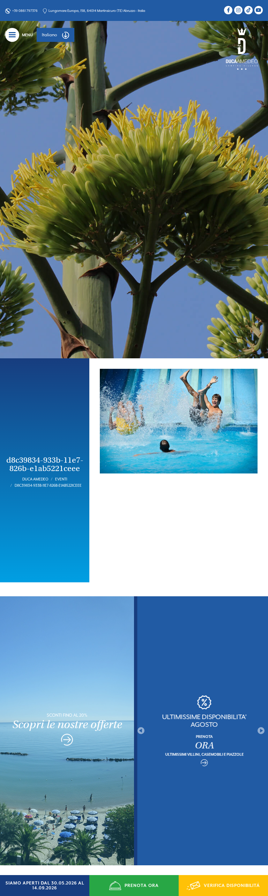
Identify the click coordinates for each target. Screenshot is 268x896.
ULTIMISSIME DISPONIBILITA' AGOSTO (201, 720)
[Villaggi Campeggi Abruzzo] (242, 48)
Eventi (61, 479)
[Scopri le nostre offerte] (67, 741)
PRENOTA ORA (142, 885)
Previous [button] (140, 730)
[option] (201, 730)
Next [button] (261, 730)
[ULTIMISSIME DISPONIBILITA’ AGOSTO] (201, 762)
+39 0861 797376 (25, 11)
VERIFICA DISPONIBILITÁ (232, 885)
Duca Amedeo (35, 479)
